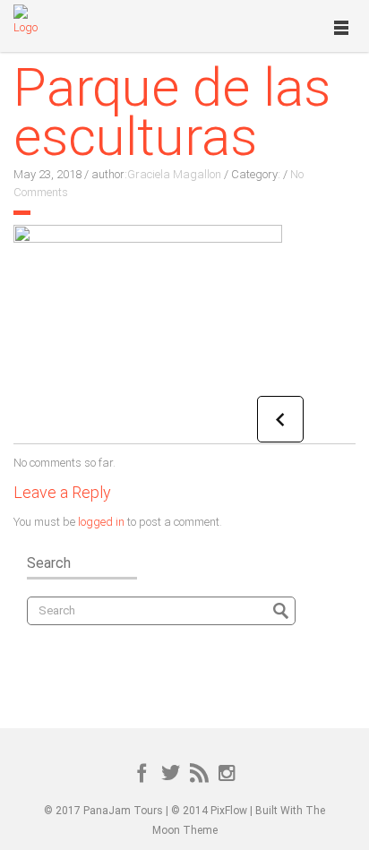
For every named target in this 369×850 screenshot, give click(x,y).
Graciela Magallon (174, 174)
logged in (101, 521)
